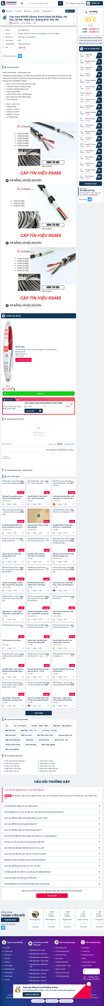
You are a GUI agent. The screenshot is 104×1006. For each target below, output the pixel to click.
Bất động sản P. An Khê (38, 981)
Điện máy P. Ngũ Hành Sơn (49, 768)
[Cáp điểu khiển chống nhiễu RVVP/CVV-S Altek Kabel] (64, 516)
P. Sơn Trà (7, 958)
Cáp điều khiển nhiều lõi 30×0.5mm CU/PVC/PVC (36, 555)
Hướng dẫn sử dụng (89, 962)
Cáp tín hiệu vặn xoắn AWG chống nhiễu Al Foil (11, 555)
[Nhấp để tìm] (60, 3)
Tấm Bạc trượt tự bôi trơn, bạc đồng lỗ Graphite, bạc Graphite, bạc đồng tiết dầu (63, 555)
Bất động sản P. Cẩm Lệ (38, 977)
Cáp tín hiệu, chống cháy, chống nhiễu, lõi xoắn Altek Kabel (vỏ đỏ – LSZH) (12, 699)
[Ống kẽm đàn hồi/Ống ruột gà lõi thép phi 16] (64, 660)
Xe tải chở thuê (61, 955)
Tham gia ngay (90, 183)
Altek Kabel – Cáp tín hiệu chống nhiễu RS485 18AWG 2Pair (62, 699)
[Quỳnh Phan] (8, 352)
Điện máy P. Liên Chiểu (13, 768)
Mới (19, 40)
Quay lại (70, 11)
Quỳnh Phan (20, 346)
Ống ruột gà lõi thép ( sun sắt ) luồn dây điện (38, 526)
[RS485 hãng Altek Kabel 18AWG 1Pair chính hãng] (38, 573)
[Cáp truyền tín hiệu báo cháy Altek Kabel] (64, 602)
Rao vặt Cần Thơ (66, 1001)
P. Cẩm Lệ (7, 962)
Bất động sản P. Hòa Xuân (38, 984)
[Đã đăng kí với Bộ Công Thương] (91, 972)
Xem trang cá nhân (23, 360)
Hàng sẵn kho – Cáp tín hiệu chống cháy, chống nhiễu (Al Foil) (12, 612)
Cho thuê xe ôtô (61, 948)
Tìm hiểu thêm (93, 195)
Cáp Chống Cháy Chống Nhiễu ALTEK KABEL (43, 403)
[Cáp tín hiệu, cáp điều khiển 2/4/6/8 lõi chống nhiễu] (38, 631)
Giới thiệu (85, 948)
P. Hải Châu (7, 955)
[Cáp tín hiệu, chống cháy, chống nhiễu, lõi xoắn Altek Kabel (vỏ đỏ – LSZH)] (13, 688)
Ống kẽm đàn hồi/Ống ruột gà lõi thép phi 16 (63, 670)
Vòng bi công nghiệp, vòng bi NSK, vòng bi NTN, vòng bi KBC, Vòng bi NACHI (13, 583)
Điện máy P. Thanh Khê (48, 771)
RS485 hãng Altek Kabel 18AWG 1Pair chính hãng (36, 583)
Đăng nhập (71, 444)
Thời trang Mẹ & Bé (62, 976)
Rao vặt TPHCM (38, 1001)
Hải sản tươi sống (62, 962)
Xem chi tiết (30, 411)
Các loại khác (47, 11)
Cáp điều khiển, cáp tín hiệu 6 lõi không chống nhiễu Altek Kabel (12, 670)
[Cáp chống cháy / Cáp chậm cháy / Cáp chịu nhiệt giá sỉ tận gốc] (64, 573)
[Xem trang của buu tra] (3, 648)
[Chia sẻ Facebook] (20, 56)
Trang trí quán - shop (63, 965)
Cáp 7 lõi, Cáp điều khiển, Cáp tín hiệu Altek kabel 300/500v (38, 699)
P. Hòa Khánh (8, 972)
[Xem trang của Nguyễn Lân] (54, 504)
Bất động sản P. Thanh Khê (39, 961)
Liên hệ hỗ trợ (87, 965)
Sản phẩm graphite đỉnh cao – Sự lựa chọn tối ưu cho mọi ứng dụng (13, 526)
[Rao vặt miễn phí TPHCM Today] (90, 38)
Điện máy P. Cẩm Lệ (12, 766)
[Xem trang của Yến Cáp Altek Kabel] (28, 504)
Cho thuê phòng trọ (62, 951)
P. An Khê (7, 980)
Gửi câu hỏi (52, 895)
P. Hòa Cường (8, 965)
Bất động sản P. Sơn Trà (38, 973)
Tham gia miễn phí (32, 994)
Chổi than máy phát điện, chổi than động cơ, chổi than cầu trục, (63, 497)
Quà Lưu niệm (60, 969)
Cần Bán (36, 11)
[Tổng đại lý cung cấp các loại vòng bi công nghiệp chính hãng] (13, 487)
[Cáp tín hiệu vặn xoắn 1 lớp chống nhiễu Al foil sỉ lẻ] (64, 631)
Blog (84, 958)
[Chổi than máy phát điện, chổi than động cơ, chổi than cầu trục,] (64, 487)
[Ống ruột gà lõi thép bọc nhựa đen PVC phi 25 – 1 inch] (38, 660)
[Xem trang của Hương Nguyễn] (54, 590)
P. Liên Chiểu (8, 976)
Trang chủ (9, 11)
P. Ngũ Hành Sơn (9, 969)
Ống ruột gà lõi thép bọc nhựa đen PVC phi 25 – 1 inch (38, 670)
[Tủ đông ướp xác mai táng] (13, 631)
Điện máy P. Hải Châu (47, 766)
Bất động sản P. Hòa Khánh (39, 970)
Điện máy (27, 11)
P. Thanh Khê (8, 951)
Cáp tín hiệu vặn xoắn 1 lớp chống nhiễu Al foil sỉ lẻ (62, 641)
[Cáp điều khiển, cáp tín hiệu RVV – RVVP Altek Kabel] (38, 487)
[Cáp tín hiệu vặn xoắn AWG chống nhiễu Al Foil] (13, 544)
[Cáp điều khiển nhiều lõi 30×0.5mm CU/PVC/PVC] (38, 544)
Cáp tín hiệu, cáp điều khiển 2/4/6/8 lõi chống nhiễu (37, 641)
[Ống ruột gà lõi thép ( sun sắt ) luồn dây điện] (38, 516)
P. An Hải (18, 11)
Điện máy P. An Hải (46, 761)
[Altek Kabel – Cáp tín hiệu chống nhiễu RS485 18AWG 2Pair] (64, 688)
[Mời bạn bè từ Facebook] (90, 199)
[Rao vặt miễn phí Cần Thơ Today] (90, 43)
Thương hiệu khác (24, 44)
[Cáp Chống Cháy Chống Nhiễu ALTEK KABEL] (12, 407)
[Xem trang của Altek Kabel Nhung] (28, 533)
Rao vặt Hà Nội (52, 1001)
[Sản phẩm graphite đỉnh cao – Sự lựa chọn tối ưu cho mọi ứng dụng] (13, 516)
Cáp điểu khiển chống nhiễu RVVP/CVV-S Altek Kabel (63, 526)
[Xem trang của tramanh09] (3, 504)
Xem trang (35, 927)
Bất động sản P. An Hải (37, 950)
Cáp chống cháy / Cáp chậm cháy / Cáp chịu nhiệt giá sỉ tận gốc (64, 583)
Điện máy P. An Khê (12, 763)
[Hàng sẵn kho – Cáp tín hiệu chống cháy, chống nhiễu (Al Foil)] (13, 602)
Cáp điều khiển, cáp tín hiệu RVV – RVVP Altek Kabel (37, 497)
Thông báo (86, 951)
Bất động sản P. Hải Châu (38, 954)
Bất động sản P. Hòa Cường (39, 957)
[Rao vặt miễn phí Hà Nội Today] (90, 40)
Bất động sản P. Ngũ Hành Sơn (39, 965)
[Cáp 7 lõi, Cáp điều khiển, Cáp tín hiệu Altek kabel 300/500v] (38, 688)
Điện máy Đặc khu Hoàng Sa (15, 761)
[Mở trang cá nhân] (82, 55)
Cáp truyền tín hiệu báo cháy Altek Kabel (63, 612)
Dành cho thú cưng (62, 972)
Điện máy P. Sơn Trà (12, 771)
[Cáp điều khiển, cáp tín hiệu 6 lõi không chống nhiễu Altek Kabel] (13, 660)
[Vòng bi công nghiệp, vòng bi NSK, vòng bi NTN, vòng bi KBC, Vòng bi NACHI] (13, 573)
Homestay (59, 958)
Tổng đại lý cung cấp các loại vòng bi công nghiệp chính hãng (12, 497)
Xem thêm (39, 713)
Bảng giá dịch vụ (88, 955)
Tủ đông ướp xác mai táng (11, 640)
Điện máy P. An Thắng (47, 763)
